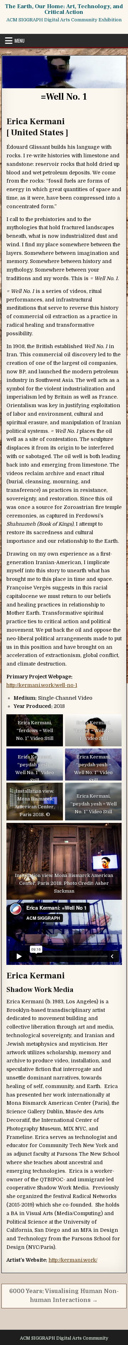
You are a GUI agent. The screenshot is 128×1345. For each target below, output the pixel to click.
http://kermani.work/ (73, 1260)
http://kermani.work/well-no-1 (41, 685)
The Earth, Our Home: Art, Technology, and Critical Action (64, 9)
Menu (20, 40)
